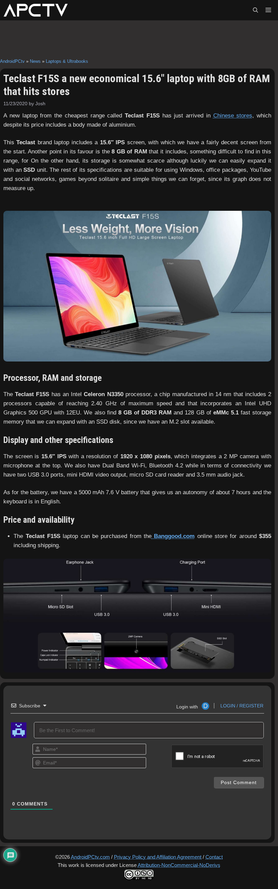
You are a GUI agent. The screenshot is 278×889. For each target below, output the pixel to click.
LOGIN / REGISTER (241, 705)
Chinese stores (233, 115)
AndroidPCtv (12, 61)
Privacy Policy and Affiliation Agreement (157, 857)
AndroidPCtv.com (90, 857)
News (35, 61)
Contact (214, 857)
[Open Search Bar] (255, 10)
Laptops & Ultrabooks (67, 61)
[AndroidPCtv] (35, 10)
